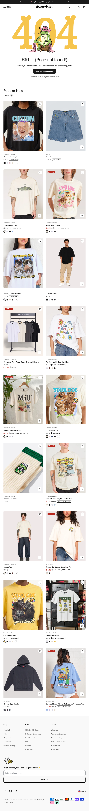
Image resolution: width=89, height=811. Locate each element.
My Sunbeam (49, 564)
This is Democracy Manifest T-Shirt (59, 499)
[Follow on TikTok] (16, 791)
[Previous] (20, 2)
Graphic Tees (8, 738)
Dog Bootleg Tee (52, 430)
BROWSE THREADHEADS (44, 71)
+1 (58, 368)
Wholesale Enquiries (58, 734)
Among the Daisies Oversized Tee (58, 567)
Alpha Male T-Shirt (53, 225)
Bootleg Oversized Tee (12, 293)
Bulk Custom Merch (58, 742)
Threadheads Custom (9, 154)
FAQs (27, 742)
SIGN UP (44, 779)
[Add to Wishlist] (40, 104)
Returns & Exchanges (33, 734)
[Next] (68, 2)
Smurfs (48, 154)
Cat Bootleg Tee (9, 635)
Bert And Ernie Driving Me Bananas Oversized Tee (65, 704)
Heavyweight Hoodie (11, 704)
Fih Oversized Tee (10, 225)
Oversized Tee (51, 293)
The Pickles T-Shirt (53, 635)
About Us (54, 730)
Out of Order (6, 701)
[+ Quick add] (82, 147)
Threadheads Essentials (52, 291)
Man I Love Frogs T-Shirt (12, 430)
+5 (16, 299)
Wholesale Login (57, 738)
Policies (28, 745)
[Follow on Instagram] (10, 791)
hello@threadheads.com (50, 77)
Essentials (7, 742)
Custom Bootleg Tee (11, 157)
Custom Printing (9, 745)
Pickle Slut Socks (10, 499)
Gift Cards (55, 749)
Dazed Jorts (50, 157)
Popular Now (8, 730)
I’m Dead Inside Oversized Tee (57, 362)
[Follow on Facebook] (4, 791)
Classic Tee (7, 567)
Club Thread (55, 745)
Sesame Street (50, 701)
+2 (58, 436)
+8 (16, 163)
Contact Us (29, 749)
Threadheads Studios (9, 222)
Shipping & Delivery (32, 730)
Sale (5, 734)
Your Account (30, 738)
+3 (16, 641)
